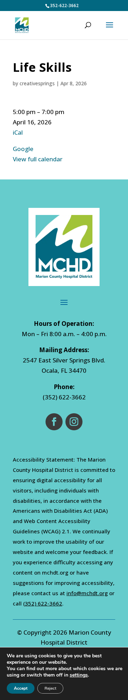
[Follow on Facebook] (54, 421)
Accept (20, 688)
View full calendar (38, 159)
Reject (50, 688)
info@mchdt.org (87, 593)
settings (79, 675)
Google (23, 149)
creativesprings (37, 83)
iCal (18, 132)
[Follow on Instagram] (73, 421)
